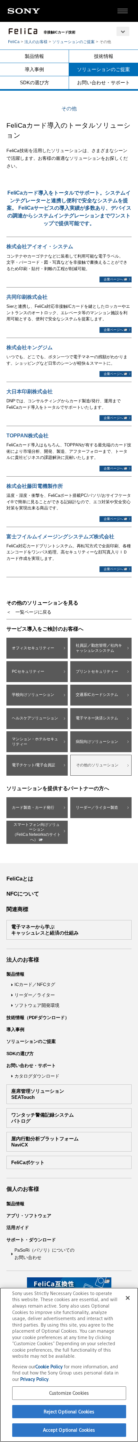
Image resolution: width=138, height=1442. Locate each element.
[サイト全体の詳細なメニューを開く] (123, 11)
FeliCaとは (19, 879)
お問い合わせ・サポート (103, 82)
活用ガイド (17, 1227)
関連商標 (17, 909)
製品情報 (34, 56)
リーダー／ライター (34, 995)
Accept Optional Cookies (69, 1430)
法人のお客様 (35, 42)
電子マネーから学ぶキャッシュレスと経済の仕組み (45, 930)
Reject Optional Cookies (69, 1411)
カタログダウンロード (36, 1076)
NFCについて (22, 894)
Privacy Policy (34, 1379)
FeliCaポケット (28, 1162)
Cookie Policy (49, 1366)
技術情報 (103, 56)
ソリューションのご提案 (73, 42)
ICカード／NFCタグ (34, 984)
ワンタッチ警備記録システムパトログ (42, 1118)
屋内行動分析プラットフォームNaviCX (45, 1142)
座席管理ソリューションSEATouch (37, 1094)
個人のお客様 (22, 1189)
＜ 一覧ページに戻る (28, 612)
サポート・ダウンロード (31, 1239)
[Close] (128, 1298)
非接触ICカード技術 (59, 32)
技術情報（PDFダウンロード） (37, 1017)
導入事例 (34, 69)
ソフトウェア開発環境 (36, 1005)
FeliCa (14, 42)
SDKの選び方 (34, 82)
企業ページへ (114, 279)
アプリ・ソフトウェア (28, 1215)
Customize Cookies (69, 1393)
